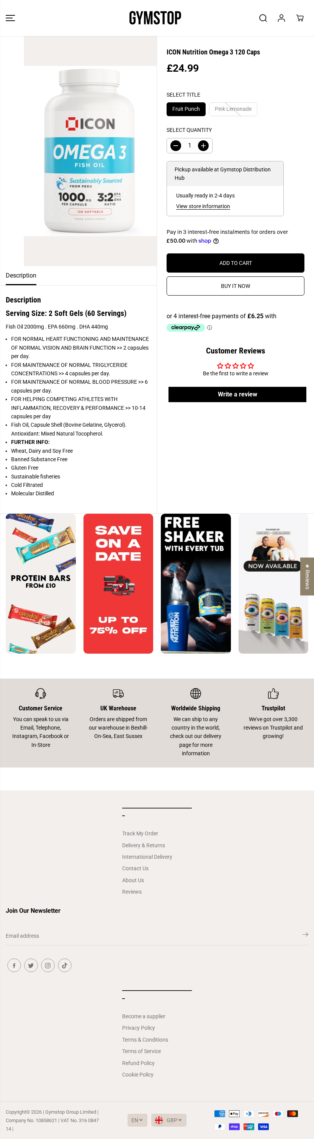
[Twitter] (31, 965)
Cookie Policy (138, 1075)
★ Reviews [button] (307, 576)
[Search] (263, 18)
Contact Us (135, 868)
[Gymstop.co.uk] (155, 18)
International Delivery (147, 857)
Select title (183, 95)
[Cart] (299, 18)
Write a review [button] (237, 394)
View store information (203, 206)
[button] (10, 18)
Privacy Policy (138, 1028)
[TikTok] (64, 965)
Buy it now (235, 286)
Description (21, 275)
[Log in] (281, 18)
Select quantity (189, 130)
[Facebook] (14, 965)
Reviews (132, 892)
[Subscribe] (305, 935)
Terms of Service (141, 1051)
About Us (133, 880)
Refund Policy (138, 1063)
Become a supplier (143, 1016)
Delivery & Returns (143, 845)
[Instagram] (47, 965)
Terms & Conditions (145, 1040)
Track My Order (140, 833)
